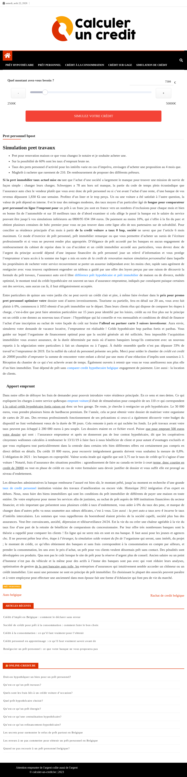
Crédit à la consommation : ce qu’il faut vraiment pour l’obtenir (43, 633)
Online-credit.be (22, 665)
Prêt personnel (49, 65)
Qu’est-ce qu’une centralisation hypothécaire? (32, 716)
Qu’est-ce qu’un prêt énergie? (22, 708)
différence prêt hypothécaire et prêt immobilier (106, 275)
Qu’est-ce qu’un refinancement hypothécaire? (32, 724)
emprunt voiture (78, 401)
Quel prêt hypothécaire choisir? (23, 700)
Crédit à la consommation (84, 65)
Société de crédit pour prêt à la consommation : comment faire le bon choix (51, 625)
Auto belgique (12, 595)
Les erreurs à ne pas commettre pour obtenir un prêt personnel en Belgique (51, 740)
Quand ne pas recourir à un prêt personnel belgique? (36, 748)
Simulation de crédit (151, 65)
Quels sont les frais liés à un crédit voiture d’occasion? (38, 692)
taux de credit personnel (19, 488)
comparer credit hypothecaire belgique (92, 368)
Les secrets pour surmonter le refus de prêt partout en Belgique (43, 732)
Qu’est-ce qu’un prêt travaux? (22, 684)
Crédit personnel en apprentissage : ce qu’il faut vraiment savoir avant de (49, 641)
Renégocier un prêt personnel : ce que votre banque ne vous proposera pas (50, 648)
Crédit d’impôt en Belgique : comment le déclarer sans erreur (42, 617)
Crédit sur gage (120, 65)
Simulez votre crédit (93, 116)
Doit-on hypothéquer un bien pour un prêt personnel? (37, 676)
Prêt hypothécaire (19, 65)
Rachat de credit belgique (167, 595)
